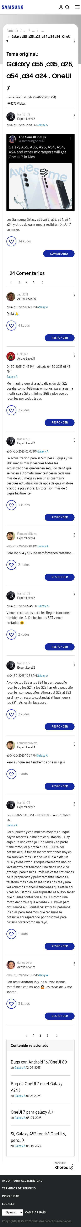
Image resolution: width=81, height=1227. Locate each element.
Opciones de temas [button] (67, 41)
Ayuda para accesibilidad (22, 1181)
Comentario (59, 254)
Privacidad (10, 1196)
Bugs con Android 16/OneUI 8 (37, 1062)
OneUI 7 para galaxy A (31, 1112)
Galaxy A (42, 125)
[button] (67, 115)
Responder (60, 338)
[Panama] (12, 7)
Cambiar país (35, 1212)
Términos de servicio (19, 1188)
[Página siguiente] (41, 282)
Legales (8, 1204)
